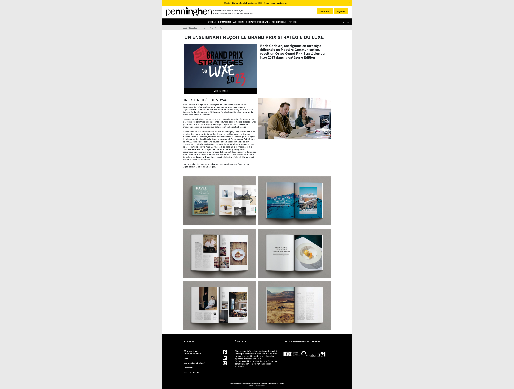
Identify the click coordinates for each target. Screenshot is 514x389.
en (348, 21)
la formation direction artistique (253, 365)
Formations (224, 22)
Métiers (292, 22)
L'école (212, 22)
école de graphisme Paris (270, 383)
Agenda (341, 11)
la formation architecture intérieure (250, 360)
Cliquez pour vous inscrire (275, 2)
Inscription (325, 11)
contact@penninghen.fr (194, 362)
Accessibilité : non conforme (251, 383)
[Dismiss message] (349, 3)
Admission (238, 22)
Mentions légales (235, 383)
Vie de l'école (279, 22)
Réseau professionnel (257, 22)
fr (343, 21)
